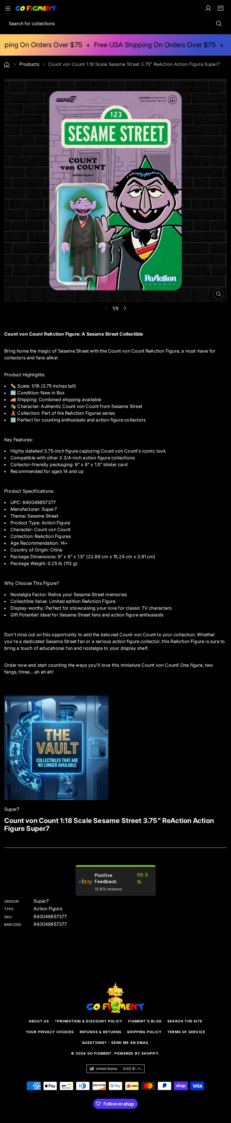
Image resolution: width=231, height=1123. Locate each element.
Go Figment (99, 1053)
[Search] (219, 23)
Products (29, 64)
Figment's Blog (145, 1021)
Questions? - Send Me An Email (115, 1043)
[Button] (125, 308)
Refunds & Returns (100, 1032)
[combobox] (115, 23)
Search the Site (184, 1021)
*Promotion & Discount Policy (89, 1021)
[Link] (36, 8)
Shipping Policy (144, 1032)
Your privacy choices (50, 1032)
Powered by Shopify (136, 1053)
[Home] (7, 64)
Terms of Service (186, 1032)
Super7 (41, 901)
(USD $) (116, 1068)
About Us (39, 1021)
